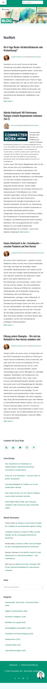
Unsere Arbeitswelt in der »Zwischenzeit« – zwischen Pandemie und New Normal (23, 244)
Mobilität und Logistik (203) (15, 622)
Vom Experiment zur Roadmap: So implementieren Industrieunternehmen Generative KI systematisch (19, 467)
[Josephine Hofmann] (6, 56)
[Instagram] (27, 447)
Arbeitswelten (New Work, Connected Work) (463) (22, 603)
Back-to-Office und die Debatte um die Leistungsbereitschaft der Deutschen (22, 535)
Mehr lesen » (9, 101)
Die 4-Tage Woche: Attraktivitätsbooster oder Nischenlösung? (23, 48)
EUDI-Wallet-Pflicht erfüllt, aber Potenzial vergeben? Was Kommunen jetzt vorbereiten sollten (22, 505)
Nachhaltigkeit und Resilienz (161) (18, 628)
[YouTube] (20, 447)
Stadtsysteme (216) (12, 639)
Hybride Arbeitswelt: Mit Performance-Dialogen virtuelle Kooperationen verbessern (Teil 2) (23, 116)
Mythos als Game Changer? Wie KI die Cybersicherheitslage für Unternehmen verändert (22, 567)
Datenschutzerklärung (29, 665)
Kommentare (36, 57)
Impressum (13, 665)
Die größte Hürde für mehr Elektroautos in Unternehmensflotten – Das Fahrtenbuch (23, 555)
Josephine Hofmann (17, 57)
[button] (41, 675)
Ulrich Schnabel (16, 125)
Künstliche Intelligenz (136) (15, 617)
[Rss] (6, 447)
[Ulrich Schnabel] (6, 125)
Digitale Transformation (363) (16, 611)
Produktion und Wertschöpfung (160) (19, 634)
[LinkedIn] (13, 447)
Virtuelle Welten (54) (13, 645)
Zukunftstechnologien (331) (15, 650)
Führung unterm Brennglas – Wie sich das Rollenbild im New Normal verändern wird (22, 337)
